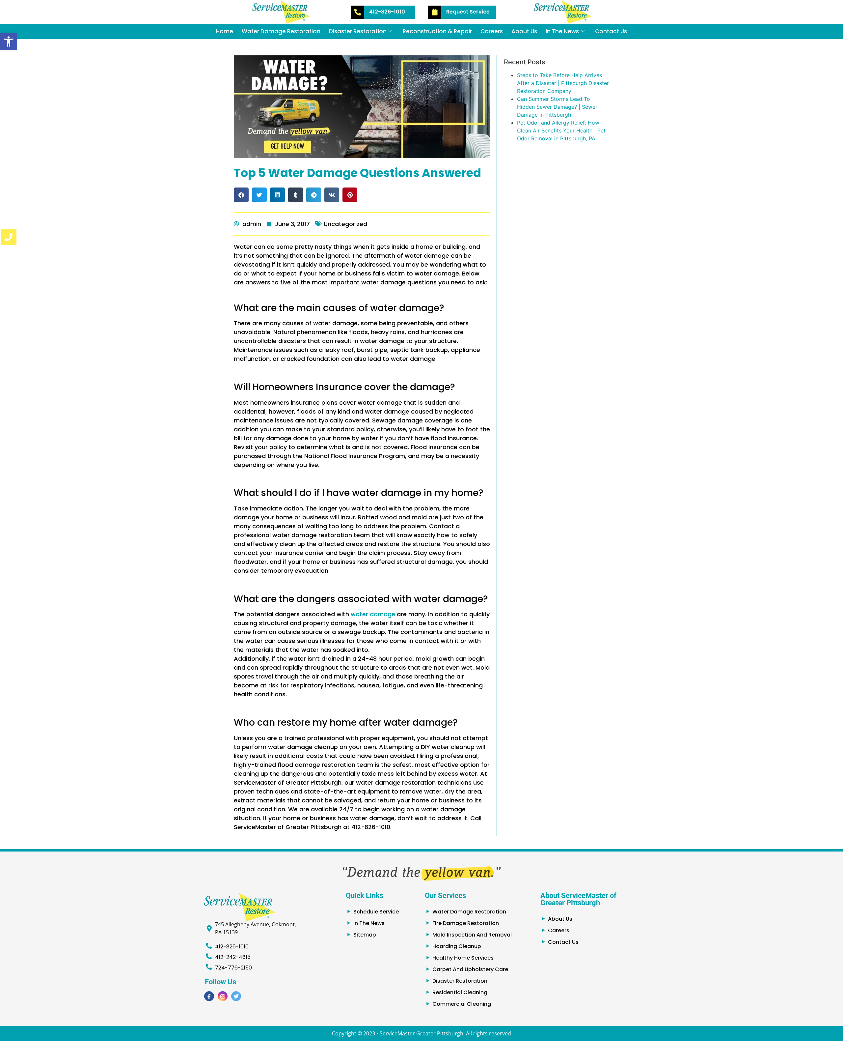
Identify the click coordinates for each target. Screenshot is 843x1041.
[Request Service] (434, 12)
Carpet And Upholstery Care (470, 969)
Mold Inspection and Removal (472, 935)
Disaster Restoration (358, 31)
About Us (524, 31)
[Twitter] (236, 996)
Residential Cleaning (459, 992)
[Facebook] (209, 996)
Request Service (468, 11)
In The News (562, 31)
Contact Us (611, 31)
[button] (8, 41)
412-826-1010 (387, 11)
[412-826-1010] (357, 12)
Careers (491, 31)
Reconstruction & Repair (437, 31)
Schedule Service (376, 911)
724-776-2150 (233, 967)
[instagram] (223, 996)
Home (224, 31)
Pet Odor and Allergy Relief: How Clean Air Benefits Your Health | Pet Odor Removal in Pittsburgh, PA (561, 130)
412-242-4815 (233, 957)
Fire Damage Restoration (465, 923)
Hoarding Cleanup (456, 946)
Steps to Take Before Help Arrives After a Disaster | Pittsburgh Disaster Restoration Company (563, 83)
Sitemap (364, 935)
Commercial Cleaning (461, 1004)
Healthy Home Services (463, 958)
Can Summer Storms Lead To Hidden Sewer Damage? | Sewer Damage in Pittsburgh (557, 107)
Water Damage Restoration (281, 31)
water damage (373, 614)
